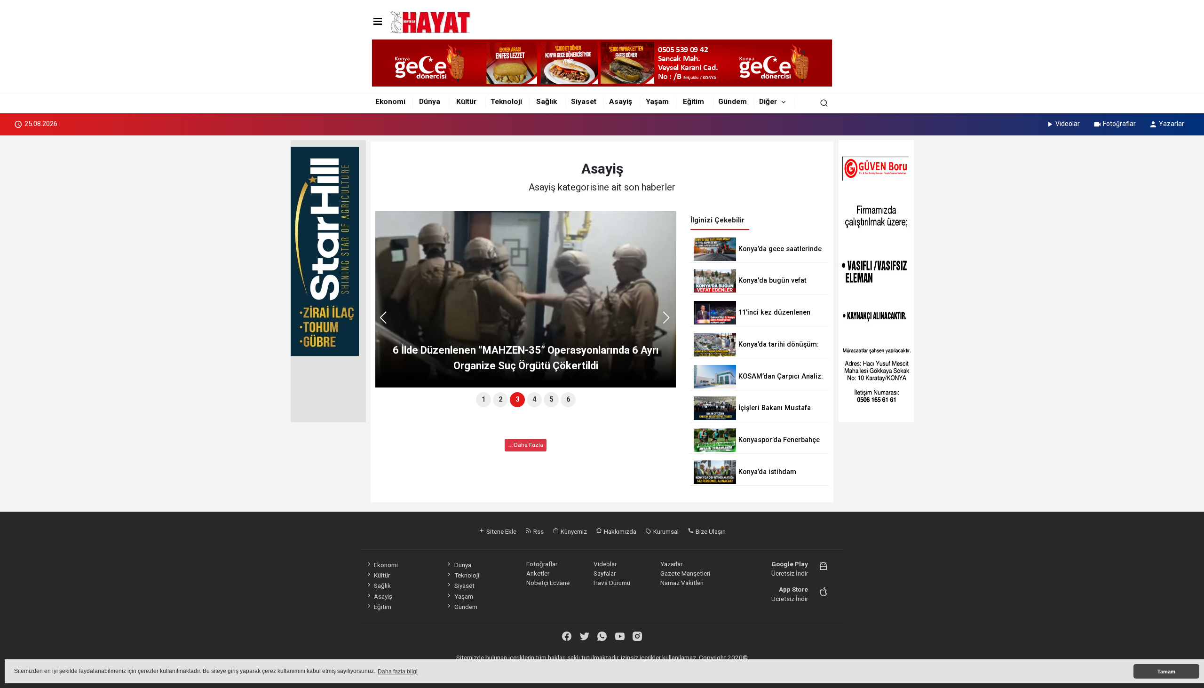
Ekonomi (390, 101)
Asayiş (620, 101)
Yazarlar (1171, 123)
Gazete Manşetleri (685, 573)
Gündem (732, 101)
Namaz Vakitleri (682, 582)
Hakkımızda (619, 531)
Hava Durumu (612, 582)
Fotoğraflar (1119, 123)
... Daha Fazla (525, 445)
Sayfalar (605, 573)
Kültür (466, 101)
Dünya (429, 101)
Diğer (768, 101)
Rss (538, 531)
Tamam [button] (1166, 671)
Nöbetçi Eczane (548, 582)
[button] (669, 321)
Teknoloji (506, 101)
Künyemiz (573, 531)
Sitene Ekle (500, 531)
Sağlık (546, 101)
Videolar (1067, 123)
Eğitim (693, 101)
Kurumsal (665, 531)
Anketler (537, 573)
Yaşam (657, 101)
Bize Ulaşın (710, 531)
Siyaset (583, 101)
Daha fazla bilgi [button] (398, 671)
